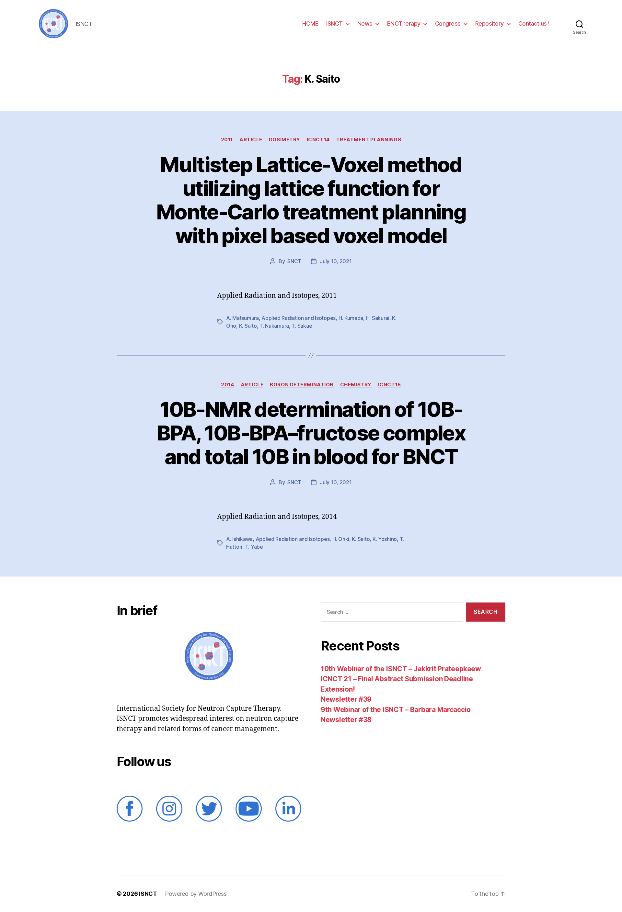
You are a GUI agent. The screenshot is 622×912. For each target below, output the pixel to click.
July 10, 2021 (336, 261)
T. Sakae (302, 325)
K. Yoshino (385, 539)
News (365, 23)
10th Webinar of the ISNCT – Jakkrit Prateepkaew (401, 669)
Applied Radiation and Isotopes (298, 318)
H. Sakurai (377, 318)
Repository (489, 23)
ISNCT (334, 23)
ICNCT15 (389, 385)
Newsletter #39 (346, 699)
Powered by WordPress (196, 893)
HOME (310, 23)
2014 (227, 385)
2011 (227, 140)
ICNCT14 (318, 140)
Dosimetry (284, 140)
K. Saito (248, 325)
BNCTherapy (403, 23)
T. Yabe (254, 547)
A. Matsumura (242, 318)
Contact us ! (534, 23)
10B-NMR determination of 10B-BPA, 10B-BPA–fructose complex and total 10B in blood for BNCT (311, 433)
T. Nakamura (274, 325)
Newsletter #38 (346, 720)
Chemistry (356, 385)
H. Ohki (340, 539)
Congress (448, 23)
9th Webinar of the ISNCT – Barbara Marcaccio (396, 710)
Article (250, 140)
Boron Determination (301, 385)
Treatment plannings (368, 140)
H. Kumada (351, 318)
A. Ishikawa (239, 539)
